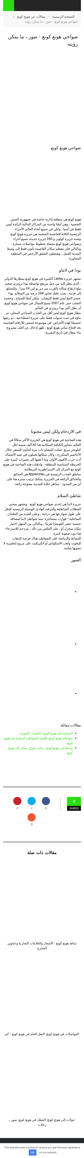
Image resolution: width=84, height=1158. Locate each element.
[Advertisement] (42, 97)
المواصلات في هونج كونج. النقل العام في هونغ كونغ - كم (42, 1034)
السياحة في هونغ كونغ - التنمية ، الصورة (46, 733)
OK (32, 1152)
